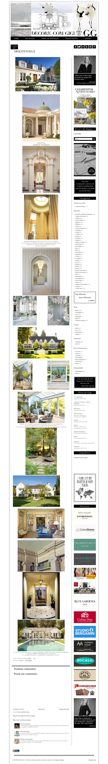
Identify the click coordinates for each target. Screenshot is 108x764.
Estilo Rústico (78, 246)
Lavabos (77, 256)
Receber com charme (80, 270)
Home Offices (78, 252)
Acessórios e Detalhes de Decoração (83, 214)
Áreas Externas (78, 288)
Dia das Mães (78, 357)
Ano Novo (77, 351)
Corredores (77, 230)
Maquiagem (78, 316)
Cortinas (77, 232)
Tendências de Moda (80, 320)
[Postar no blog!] (27, 660)
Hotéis (76, 328)
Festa (76, 248)
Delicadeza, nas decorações (26, 739)
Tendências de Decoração (81, 284)
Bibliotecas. (78, 224)
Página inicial (41, 709)
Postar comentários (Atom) (23, 712)
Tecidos (77, 282)
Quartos (77, 268)
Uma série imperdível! (25, 724)
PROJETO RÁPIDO (71, 38)
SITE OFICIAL (30, 38)
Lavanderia (78, 258)
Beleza (76, 310)
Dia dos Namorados (80, 359)
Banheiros (77, 222)
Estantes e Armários (79, 242)
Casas (76, 344)
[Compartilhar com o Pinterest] (31, 660)
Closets (77, 226)
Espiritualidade (78, 371)
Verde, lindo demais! (25, 731)
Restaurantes (78, 276)
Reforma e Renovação (80, 272)
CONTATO (87, 38)
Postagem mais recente (18, 709)
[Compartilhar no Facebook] (29, 660)
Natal (76, 363)
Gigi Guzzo (49, 760)
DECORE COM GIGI (18, 760)
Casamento (77, 355)
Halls (76, 250)
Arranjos (77, 218)
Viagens (77, 334)
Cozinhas (77, 234)
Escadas (77, 236)
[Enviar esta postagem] (34, 658)
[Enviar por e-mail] (25, 660)
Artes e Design (78, 220)
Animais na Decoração (80, 216)
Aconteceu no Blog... (80, 206)
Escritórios (77, 238)
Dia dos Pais (78, 361)
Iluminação (77, 254)
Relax (76, 274)
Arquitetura (21, 660)
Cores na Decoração (80, 228)
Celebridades (78, 312)
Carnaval (77, 353)
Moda (76, 318)
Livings (77, 260)
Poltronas (77, 264)
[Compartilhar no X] (28, 660)
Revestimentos (78, 278)
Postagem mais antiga (64, 709)
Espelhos (77, 240)
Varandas (77, 286)
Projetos (77, 266)
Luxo (76, 262)
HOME (16, 38)
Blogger (62, 760)
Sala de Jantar (78, 280)
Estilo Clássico (78, 244)
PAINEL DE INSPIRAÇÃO (50, 38)
